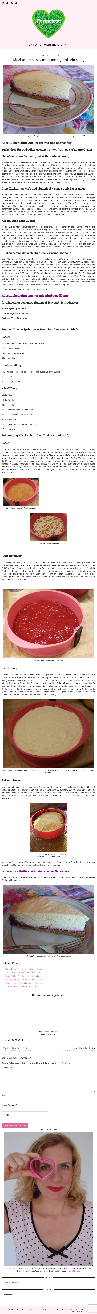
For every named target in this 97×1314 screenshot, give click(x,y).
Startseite (34, 1309)
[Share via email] (9, 1040)
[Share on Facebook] (12, 1040)
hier (65, 182)
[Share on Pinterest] (19, 1040)
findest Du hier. (74, 1271)
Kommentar (7, 1068)
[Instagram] (3, 3)
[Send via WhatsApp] (22, 1040)
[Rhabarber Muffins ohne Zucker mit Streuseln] (48, 1013)
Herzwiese (21, 1309)
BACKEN (55, 55)
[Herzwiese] (48, 22)
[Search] (16, 3)
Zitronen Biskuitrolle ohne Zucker (76, 1049)
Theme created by (83, 1311)
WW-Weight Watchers (22, 200)
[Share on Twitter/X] (16, 1040)
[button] (94, 3)
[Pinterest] (7, 3)
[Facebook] (12, 3)
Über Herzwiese (50, 1309)
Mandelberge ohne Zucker (16, 1049)
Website (5, 1115)
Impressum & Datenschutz (74, 1309)
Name (5, 1095)
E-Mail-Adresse (9, 1105)
